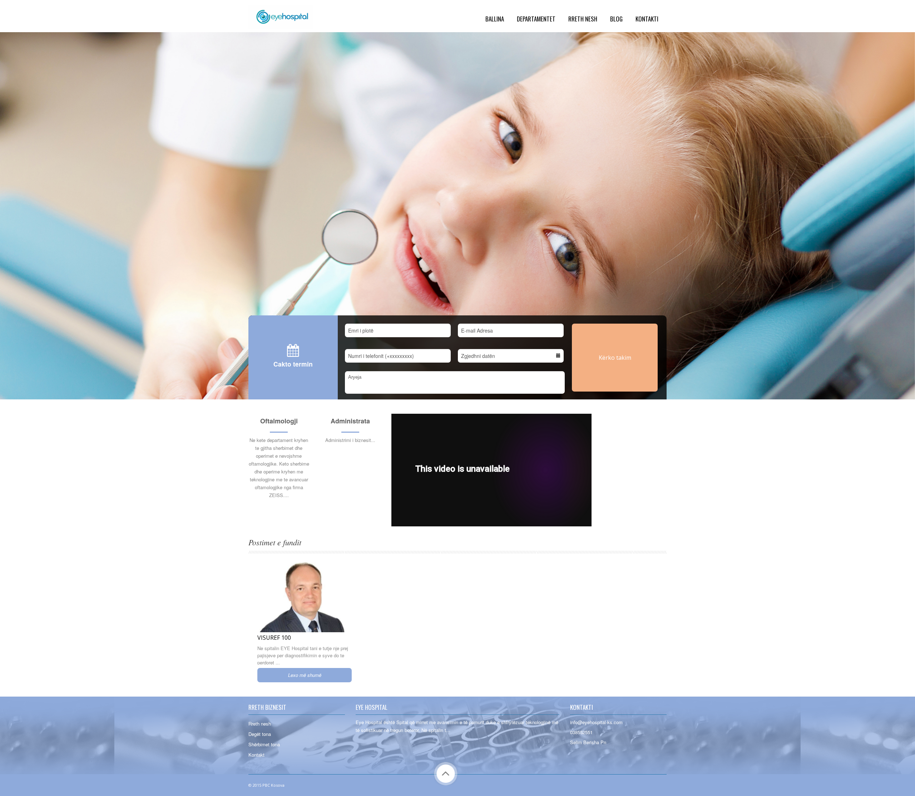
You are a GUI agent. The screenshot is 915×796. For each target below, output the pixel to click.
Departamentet (536, 18)
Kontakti (646, 18)
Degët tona (259, 734)
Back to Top (446, 773)
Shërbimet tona (264, 744)
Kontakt (256, 754)
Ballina (494, 18)
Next (898, 382)
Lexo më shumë (304, 675)
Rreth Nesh (582, 18)
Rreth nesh (259, 723)
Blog (616, 18)
